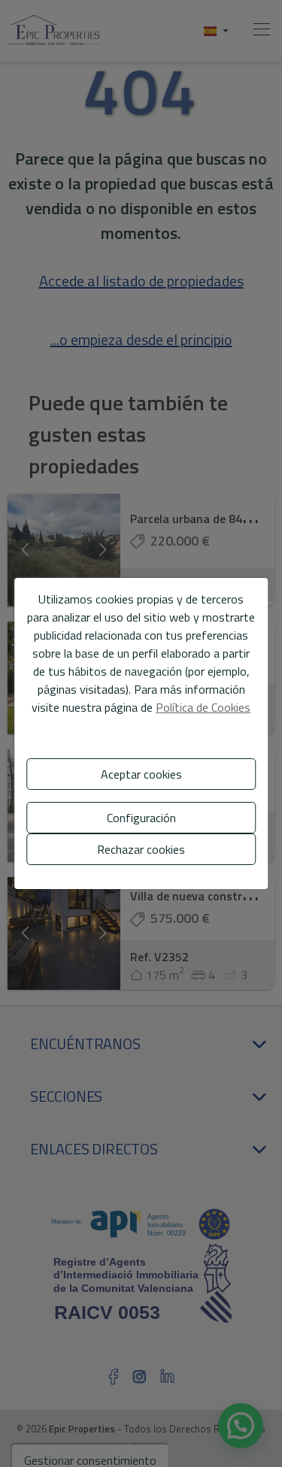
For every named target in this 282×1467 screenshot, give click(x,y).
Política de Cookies (203, 707)
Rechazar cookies (141, 849)
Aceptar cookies (141, 774)
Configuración (141, 818)
